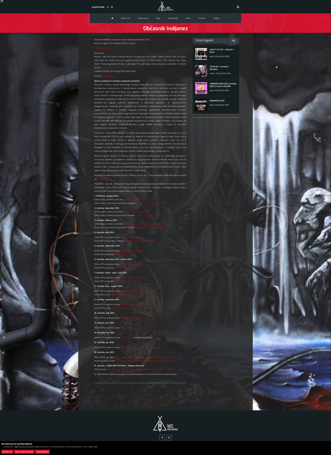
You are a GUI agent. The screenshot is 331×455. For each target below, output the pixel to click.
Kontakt (201, 18)
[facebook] (107, 7)
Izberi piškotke (42, 451)
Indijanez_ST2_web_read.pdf (136, 212)
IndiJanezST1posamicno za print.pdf (151, 203)
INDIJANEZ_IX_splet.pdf (131, 304)
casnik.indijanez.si (102, 48)
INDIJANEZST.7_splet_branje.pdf (134, 277)
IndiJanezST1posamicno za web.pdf (139, 199)
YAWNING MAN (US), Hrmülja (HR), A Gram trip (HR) (223, 85)
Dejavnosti (125, 18)
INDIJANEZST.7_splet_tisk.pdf (127, 281)
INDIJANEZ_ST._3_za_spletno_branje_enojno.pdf (145, 224)
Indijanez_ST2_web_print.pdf (148, 215)
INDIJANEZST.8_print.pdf (121, 295)
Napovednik (143, 18)
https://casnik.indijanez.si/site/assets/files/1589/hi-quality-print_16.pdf (146, 361)
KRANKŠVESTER (217, 100)
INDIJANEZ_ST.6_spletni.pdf (132, 264)
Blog (158, 18)
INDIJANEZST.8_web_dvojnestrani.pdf (137, 291)
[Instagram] (112, 7)
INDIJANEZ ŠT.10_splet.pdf (131, 318)
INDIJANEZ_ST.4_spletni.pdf (132, 237)
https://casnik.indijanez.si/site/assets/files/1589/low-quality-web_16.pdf (146, 357)
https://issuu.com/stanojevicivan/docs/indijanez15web (144, 347)
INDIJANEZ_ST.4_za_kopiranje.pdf (139, 241)
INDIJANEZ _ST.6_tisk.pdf (125, 268)
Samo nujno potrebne (24, 451)
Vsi (233, 41)
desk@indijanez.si (109, 76)
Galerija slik (173, 18)
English (216, 18)
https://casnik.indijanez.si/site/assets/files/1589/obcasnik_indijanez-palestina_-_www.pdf (145, 369)
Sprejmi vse (7, 451)
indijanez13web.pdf (129, 328)
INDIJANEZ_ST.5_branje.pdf (132, 251)
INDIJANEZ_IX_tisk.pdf (120, 308)
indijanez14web (127, 337)
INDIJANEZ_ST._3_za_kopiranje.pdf (150, 227)
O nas (188, 18)
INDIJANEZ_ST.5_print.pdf (125, 254)
